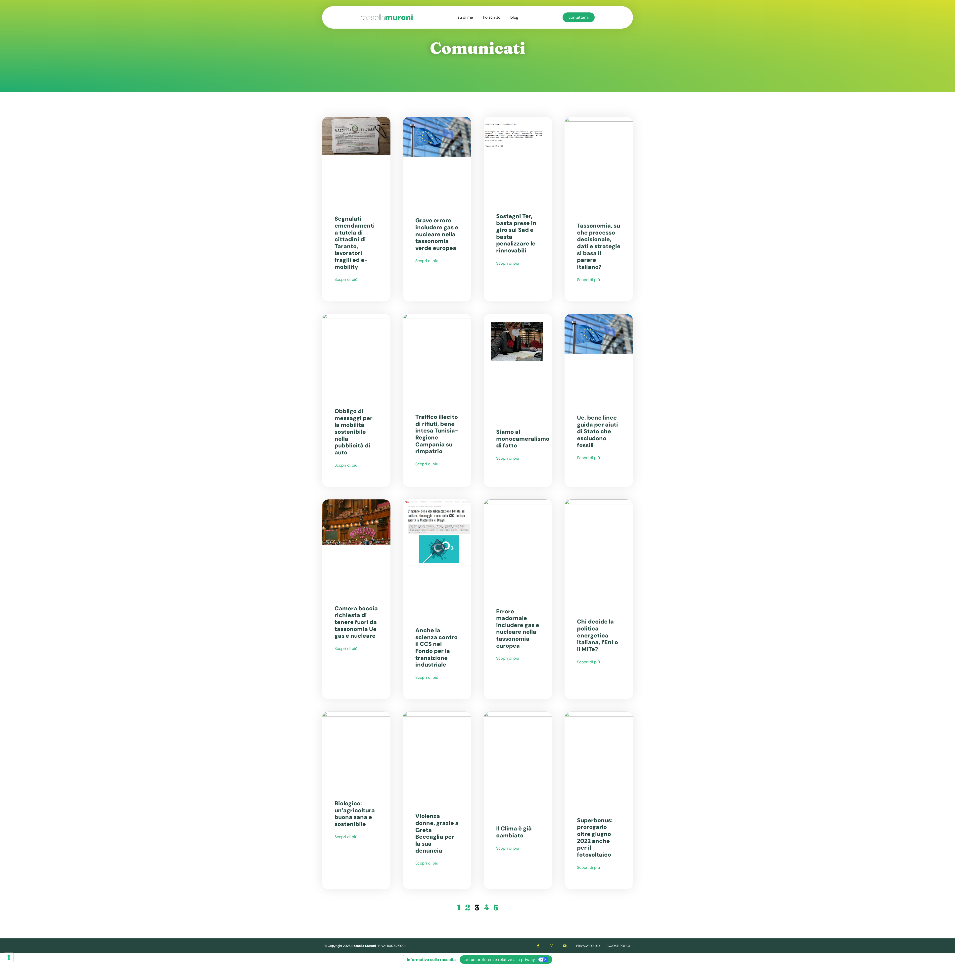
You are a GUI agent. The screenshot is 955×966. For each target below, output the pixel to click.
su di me (465, 17)
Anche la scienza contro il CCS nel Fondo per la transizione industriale (436, 647)
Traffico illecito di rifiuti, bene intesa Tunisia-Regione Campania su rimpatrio (436, 434)
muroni (386, 17)
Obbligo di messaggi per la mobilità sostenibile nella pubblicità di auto (353, 431)
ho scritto (491, 17)
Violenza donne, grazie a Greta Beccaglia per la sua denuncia (437, 833)
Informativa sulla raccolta (431, 959)
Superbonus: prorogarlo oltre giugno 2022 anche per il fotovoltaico (595, 837)
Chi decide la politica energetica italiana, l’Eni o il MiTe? (597, 635)
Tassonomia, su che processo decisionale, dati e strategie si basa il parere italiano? (599, 246)
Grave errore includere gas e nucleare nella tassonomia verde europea (436, 234)
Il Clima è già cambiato (514, 832)
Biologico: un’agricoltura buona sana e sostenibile (354, 814)
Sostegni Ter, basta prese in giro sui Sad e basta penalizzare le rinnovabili (516, 233)
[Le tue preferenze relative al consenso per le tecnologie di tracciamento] (8, 957)
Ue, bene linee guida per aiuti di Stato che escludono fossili (597, 431)
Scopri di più (345, 279)
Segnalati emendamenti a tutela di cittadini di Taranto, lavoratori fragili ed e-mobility (354, 243)
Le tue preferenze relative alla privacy (499, 959)
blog (514, 17)
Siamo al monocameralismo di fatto (522, 438)
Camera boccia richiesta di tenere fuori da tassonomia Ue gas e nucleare (356, 622)
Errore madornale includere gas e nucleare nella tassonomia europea (517, 628)
